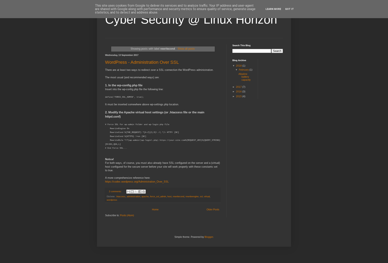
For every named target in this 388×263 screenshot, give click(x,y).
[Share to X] (136, 192)
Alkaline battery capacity (244, 77)
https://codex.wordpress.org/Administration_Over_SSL (137, 181)
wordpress (112, 200)
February (244, 69)
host (169, 196)
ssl (201, 196)
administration (133, 196)
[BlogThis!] (132, 192)
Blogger (209, 237)
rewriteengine (192, 196)
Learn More (273, 9)
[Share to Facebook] (140, 192)
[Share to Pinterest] (144, 192)
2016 (239, 91)
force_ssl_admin (158, 196)
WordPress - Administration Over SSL (142, 62)
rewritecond (178, 196)
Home (155, 209)
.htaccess (120, 196)
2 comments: (115, 191)
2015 (239, 96)
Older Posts (213, 209)
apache (145, 196)
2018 (239, 65)
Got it (289, 9)
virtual (207, 196)
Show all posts (186, 48)
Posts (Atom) (127, 215)
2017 (239, 87)
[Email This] (128, 192)
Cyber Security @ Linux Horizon (191, 19)
